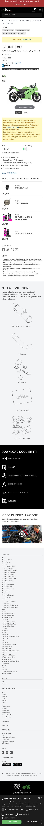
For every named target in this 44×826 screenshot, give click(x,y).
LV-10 (3, 582)
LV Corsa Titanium (7, 580)
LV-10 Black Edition (8, 585)
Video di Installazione (9, 33)
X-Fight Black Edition (8, 655)
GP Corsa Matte (7, 647)
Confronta (21, 33)
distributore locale (12, 127)
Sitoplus (4, 669)
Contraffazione (6, 713)
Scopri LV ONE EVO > (9, 173)
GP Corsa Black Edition (9, 644)
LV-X (3, 640)
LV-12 (3, 593)
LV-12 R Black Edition (8, 601)
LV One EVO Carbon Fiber (10, 607)
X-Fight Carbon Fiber (8, 657)
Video (3, 682)
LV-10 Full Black (7, 587)
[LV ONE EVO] (4, 76)
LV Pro (4, 611)
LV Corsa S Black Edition (9, 570)
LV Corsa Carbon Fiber (9, 578)
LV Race (4, 628)
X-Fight (4, 653)
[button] (22, 818)
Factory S (5, 620)
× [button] (41, 798)
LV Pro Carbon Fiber (8, 616)
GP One (4, 632)
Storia (3, 698)
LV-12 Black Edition (8, 595)
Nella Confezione (7, 30)
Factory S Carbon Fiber (9, 624)
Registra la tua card (8, 742)
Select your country (22, 4)
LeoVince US (26, 39)
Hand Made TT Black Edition (10, 661)
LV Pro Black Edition (8, 613)
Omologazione (6, 733)
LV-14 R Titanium (7, 568)
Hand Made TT (6, 659)
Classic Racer (6, 634)
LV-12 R (4, 599)
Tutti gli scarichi (6, 673)
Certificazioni (6, 706)
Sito (3, 667)
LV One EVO (5, 603)
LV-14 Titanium (6, 562)
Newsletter (5, 744)
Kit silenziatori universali (9, 671)
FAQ (3, 735)
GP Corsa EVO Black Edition (10, 651)
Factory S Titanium (8, 626)
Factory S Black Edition (9, 622)
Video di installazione (8, 737)
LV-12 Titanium (6, 597)
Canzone (4, 684)
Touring (4, 665)
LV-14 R (4, 564)
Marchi (4, 700)
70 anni (4, 708)
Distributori (5, 711)
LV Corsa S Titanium (8, 574)
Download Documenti (22, 30)
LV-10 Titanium (6, 591)
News (3, 692)
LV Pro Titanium (7, 618)
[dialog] (22, 810)
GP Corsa (5, 642)
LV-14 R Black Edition (8, 566)
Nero (3, 609)
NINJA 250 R (37, 21)
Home (6, 21)
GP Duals (4, 630)
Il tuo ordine (5, 739)
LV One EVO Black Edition (10, 605)
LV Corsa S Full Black (8, 572)
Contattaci (5, 725)
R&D (3, 704)
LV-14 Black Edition (8, 560)
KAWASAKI (25, 21)
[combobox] (39, 798)
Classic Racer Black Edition (10, 636)
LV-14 (3, 558)
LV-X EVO (5, 638)
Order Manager (6, 717)
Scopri (4, 761)
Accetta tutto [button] (12, 822)
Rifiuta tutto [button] (32, 822)
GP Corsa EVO (6, 649)
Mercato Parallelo (7, 715)
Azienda (4, 696)
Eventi (4, 694)
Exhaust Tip (5, 663)
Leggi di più (32, 806)
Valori (3, 702)
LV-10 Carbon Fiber (8, 589)
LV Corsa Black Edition (9, 576)
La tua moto (15, 21)
